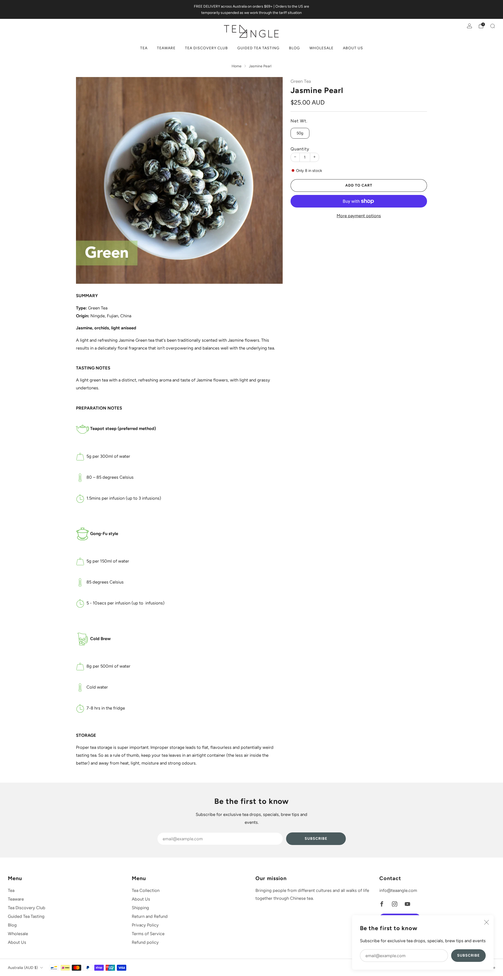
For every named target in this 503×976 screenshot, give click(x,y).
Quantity (300, 148)
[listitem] (251, 9)
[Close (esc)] (486, 922)
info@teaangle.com (398, 890)
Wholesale (321, 48)
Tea (143, 48)
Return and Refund (150, 916)
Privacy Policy (145, 925)
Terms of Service (148, 933)
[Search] (492, 26)
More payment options (359, 215)
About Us (353, 48)
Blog (294, 48)
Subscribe (468, 955)
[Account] (469, 26)
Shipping (140, 907)
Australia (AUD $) (23, 967)
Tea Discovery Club (206, 48)
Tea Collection (146, 890)
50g (300, 133)
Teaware (166, 48)
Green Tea (301, 81)
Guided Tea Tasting (258, 48)
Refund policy (145, 942)
